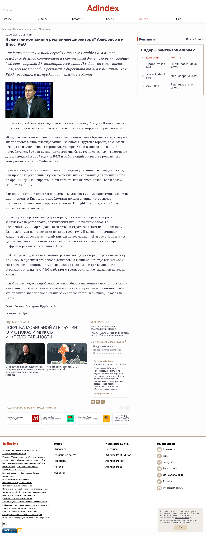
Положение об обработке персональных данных (25, 489)
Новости (59, 472)
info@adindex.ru (173, 487)
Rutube (167, 481)
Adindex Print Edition (118, 455)
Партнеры (60, 460)
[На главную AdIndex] (103, 8)
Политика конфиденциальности (17, 482)
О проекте (60, 449)
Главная (6, 29)
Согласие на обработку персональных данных (24, 492)
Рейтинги (111, 449)
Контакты (169, 449)
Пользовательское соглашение (17, 486)
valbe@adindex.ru (103, 394)
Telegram (168, 462)
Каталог (59, 466)
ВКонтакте (170, 468)
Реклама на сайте (65, 455)
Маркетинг (45, 29)
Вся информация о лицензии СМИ (18, 479)
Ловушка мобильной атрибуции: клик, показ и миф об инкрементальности (41, 333)
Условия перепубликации (14, 454)
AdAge (23, 313)
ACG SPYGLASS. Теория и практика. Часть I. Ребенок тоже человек (110, 334)
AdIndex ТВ (145, 19)
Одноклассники (173, 475)
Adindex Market (114, 460)
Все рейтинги (195, 39)
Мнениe (33, 29)
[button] (127, 408)
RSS (165, 455)
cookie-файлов (182, 518)
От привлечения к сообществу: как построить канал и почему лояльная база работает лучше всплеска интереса (24, 371)
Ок (180, 527)
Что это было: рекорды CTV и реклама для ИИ (63, 368)
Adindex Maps (113, 466)
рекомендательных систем (172, 522)
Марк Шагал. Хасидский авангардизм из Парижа (103, 328)
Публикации (19, 29)
